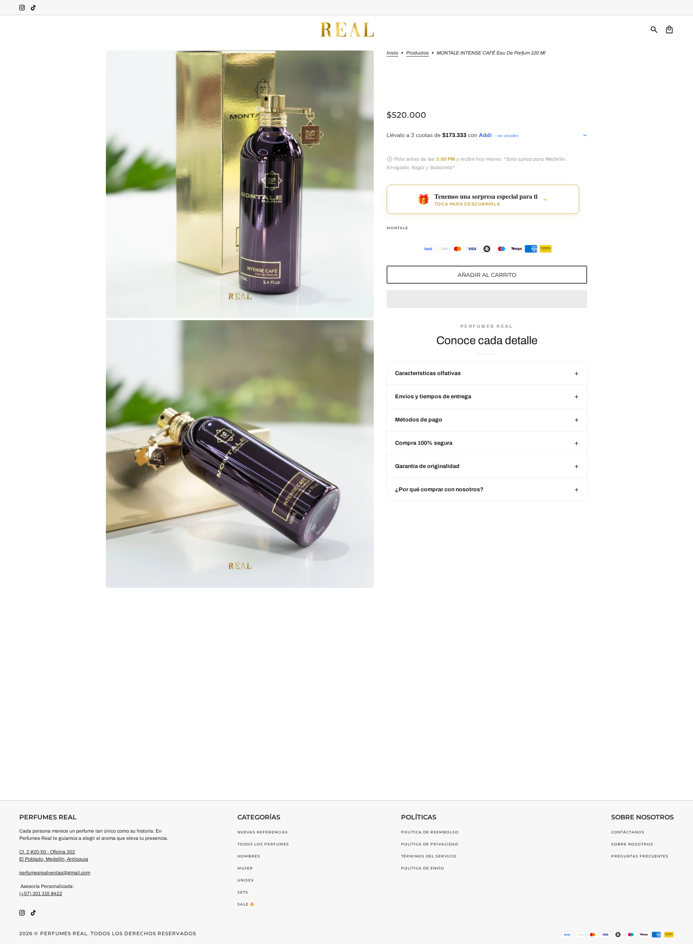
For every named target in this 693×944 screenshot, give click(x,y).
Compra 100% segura (423, 443)
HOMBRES (248, 856)
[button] (487, 299)
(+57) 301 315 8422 (40, 893)
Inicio (392, 53)
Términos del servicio (429, 856)
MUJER (245, 868)
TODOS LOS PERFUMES (263, 844)
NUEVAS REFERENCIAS (262, 832)
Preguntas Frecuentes (640, 856)
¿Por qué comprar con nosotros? (439, 489)
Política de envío (422, 868)
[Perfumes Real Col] (346, 30)
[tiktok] (33, 7)
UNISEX (245, 880)
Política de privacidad (429, 844)
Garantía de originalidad (427, 466)
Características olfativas (428, 373)
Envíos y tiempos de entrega (433, 396)
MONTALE (397, 228)
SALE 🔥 (246, 904)
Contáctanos (627, 832)
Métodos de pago (418, 420)
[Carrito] (669, 29)
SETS (242, 892)
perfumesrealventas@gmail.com (54, 872)
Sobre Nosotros (632, 844)
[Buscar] (654, 29)
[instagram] (22, 7)
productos (417, 53)
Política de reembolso (430, 832)
